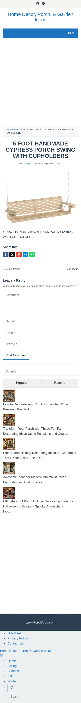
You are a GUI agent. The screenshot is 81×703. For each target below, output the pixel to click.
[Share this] (5, 254)
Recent (59, 382)
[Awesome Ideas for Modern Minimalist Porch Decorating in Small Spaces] (9, 468)
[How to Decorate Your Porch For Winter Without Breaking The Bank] (9, 395)
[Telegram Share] (25, 254)
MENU (71, 33)
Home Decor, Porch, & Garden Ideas (40, 16)
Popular (22, 382)
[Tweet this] (12, 254)
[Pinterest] (43, 4)
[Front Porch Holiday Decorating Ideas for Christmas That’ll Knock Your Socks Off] (9, 444)
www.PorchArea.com (40, 622)
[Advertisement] (40, 83)
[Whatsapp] (32, 254)
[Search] (12, 688)
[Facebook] (37, 4)
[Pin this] (19, 254)
